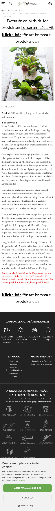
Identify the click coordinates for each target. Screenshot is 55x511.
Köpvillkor (13, 364)
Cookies (14, 376)
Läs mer (21, 480)
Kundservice (13, 361)
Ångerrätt (13, 367)
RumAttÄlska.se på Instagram (41, 364)
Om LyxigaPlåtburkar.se (14, 370)
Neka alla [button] (27, 497)
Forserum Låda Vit (37, 27)
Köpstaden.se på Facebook (41, 361)
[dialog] (27, 484)
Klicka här (11, 34)
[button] (27, 505)
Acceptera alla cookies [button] (27, 488)
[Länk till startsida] (3, 11)
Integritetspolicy (14, 373)
